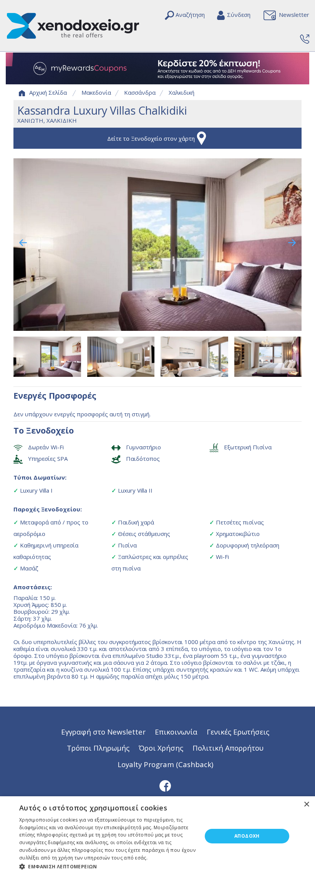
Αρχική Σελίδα (48, 92)
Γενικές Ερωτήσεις (238, 731)
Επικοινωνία (176, 731)
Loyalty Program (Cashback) (165, 764)
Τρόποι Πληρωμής (98, 748)
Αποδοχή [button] (247, 836)
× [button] (306, 804)
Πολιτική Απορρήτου (228, 748)
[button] (108, 866)
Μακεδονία (96, 92)
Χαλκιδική (181, 92)
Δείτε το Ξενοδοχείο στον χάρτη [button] (151, 138)
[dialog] (157, 836)
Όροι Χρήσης (161, 748)
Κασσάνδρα (140, 92)
